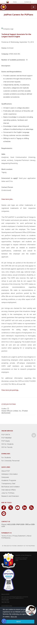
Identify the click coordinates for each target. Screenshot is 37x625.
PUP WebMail (6, 438)
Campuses (5, 477)
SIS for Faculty (6, 447)
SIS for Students (7, 444)
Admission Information (9, 474)
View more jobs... (7, 199)
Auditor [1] (5, 409)
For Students (6, 457)
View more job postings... (10, 390)
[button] (4, 621)
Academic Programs (8, 480)
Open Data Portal (5, 602)
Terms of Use (6, 536)
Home (15, 2)
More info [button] (14, 616)
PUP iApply (5, 441)
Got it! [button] (19, 621)
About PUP (5, 471)
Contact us (27, 2)
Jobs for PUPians (7, 493)
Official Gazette (5, 599)
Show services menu (33, 435)
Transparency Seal (8, 483)
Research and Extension (10, 496)
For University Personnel (10, 461)
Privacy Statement (19, 536)
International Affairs (8, 490)
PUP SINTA (5, 435)
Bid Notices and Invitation (10, 487)
